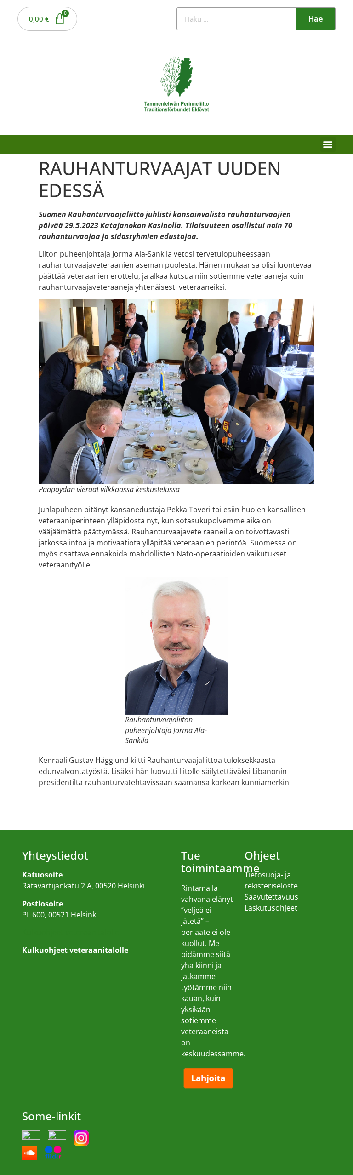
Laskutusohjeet (271, 908)
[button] (328, 144)
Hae (315, 19)
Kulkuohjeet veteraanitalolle (70, 932)
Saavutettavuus (271, 897)
